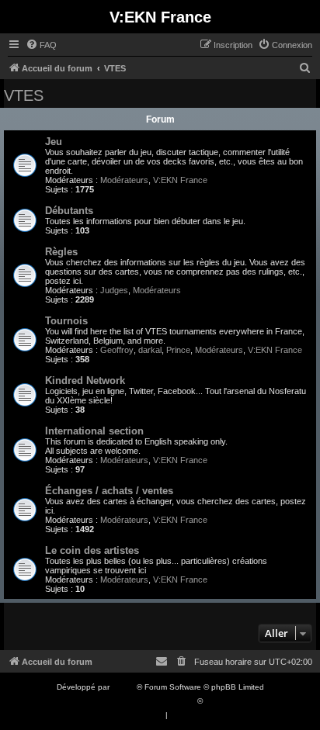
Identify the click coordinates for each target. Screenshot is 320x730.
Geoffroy (117, 350)
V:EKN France (180, 180)
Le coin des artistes (92, 550)
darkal (150, 350)
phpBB (124, 687)
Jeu (53, 141)
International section (94, 431)
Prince (178, 350)
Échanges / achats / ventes (109, 490)
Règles (61, 252)
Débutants (69, 210)
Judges (114, 290)
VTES (23, 95)
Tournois (66, 321)
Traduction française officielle (143, 701)
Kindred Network (85, 380)
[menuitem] (41, 45)
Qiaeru (217, 701)
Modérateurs (124, 180)
